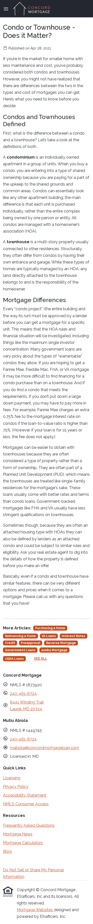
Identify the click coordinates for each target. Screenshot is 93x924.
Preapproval (30, 643)
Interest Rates (73, 636)
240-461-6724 (23, 693)
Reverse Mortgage (61, 643)
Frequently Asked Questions (29, 825)
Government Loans (20, 650)
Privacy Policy (16, 786)
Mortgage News (17, 834)
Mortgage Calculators (23, 842)
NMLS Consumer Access (26, 804)
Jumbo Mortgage (54, 650)
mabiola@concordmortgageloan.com (44, 747)
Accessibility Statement (24, 795)
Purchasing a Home (50, 628)
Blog (7, 851)
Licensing (11, 778)
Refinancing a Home (20, 636)
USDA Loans (14, 659)
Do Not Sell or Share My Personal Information (33, 873)
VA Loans (49, 636)
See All (40, 659)
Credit (10, 643)
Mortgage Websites (35, 909)
